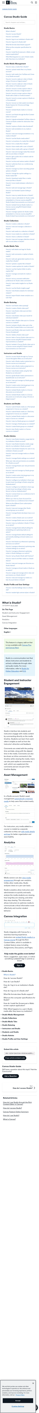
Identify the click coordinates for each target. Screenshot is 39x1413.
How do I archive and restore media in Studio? (20, 161)
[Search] (32, 2)
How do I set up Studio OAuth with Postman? (20, 556)
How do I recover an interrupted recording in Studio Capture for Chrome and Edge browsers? (20, 105)
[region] (18, 1396)
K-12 (24, 671)
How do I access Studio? (13, 34)
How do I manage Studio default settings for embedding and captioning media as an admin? (19, 530)
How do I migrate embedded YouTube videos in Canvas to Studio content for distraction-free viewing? (20, 121)
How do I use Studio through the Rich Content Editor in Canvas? (17, 1103)
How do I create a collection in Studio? (18, 224)
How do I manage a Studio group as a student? (20, 424)
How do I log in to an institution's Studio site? (19, 39)
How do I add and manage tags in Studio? (19, 188)
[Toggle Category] (1, 971)
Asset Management (9, 616)
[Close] (33, 1383)
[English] (11, 2)
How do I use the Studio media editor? (18, 138)
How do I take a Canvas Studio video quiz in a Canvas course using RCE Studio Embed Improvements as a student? (20, 340)
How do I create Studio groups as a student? (19, 426)
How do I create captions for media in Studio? (20, 266)
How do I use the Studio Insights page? (18, 288)
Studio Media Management (15, 64)
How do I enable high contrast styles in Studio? (20, 592)
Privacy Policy (20, 1395)
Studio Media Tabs (11, 246)
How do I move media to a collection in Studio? (20, 234)
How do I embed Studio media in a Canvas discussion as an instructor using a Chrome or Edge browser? (20, 397)
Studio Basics (9, 28)
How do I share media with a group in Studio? (20, 149)
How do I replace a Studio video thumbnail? (19, 126)
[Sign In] (36, 2)
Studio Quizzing (10, 302)
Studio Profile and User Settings (16, 585)
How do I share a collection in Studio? (17, 237)
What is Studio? (11, 31)
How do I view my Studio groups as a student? (20, 421)
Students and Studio (12, 404)
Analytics (5, 619)
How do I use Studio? (12, 36)
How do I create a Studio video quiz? (17, 308)
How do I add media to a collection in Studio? (20, 231)
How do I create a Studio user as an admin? (19, 518)
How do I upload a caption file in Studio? (18, 264)
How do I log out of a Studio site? (16, 42)
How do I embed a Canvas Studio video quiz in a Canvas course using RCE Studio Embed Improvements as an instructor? (20, 346)
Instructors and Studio (13, 353)
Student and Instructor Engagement (15, 613)
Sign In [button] (19, 965)
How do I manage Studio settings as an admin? (20, 458)
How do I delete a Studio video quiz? (17, 335)
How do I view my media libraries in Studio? (19, 195)
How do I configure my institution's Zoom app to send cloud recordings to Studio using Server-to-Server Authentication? (20, 489)
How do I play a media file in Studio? (17, 67)
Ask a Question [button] (10, 1076)
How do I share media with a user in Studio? (19, 146)
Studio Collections (11, 221)
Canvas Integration (9, 623)
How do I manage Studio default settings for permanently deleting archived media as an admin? (19, 537)
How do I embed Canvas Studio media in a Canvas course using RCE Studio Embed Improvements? (19, 207)
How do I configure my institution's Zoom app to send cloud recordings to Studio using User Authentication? (20, 482)
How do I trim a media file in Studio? (17, 144)
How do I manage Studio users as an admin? (19, 520)
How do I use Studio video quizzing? (17, 305)
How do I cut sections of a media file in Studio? (20, 141)
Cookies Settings (18, 1406)
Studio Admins (10, 436)
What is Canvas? (9, 1119)
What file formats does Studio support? (18, 44)
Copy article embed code (15, 1058)
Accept (17, 1400)
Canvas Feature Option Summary (16, 1112)
